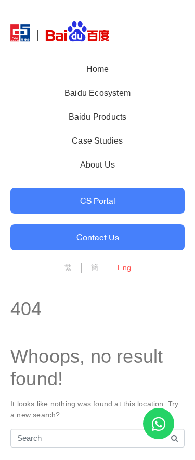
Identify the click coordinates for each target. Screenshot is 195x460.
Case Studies (97, 140)
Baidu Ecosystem (97, 92)
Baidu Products (98, 116)
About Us (97, 164)
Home (97, 69)
